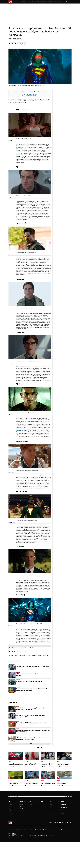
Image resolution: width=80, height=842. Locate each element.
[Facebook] (60, 822)
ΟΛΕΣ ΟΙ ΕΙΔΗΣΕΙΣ (30, 743)
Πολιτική (20, 1)
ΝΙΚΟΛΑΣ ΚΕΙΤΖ (46, 655)
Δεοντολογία (17, 829)
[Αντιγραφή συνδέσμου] (23, 44)
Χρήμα (20, 806)
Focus (38, 1)
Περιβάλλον (11, 814)
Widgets (62, 809)
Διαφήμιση (62, 829)
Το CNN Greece (63, 813)
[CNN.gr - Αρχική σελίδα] (10, 822)
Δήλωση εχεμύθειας (35, 829)
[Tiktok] (65, 822)
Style (36, 1)
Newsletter (62, 811)
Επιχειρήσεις (21, 808)
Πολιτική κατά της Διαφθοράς (46, 829)
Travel (41, 1)
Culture (30, 804)
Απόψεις (52, 806)
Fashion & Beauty (32, 806)
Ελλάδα (28, 1)
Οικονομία (24, 1)
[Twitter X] (62, 822)
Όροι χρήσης (11, 829)
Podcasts (63, 804)
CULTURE (11, 25)
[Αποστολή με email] (25, 44)
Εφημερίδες (60, 1)
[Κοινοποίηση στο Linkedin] (20, 44)
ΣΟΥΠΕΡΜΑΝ (22, 655)
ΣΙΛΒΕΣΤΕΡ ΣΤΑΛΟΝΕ (36, 655)
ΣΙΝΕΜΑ (16, 655)
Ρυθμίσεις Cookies (25, 829)
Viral (9, 815)
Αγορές (20, 810)
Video (56, 1)
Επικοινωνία (55, 829)
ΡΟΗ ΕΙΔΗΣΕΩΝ (12, 702)
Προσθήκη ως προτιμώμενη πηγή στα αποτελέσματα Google (30, 95)
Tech (47, 1)
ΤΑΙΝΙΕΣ (28, 655)
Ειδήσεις (15, 1)
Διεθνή (20, 812)
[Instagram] (67, 822)
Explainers (52, 808)
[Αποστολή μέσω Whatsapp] (18, 44)
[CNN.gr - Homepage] (10, 2)
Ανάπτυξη (21, 804)
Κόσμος (32, 1)
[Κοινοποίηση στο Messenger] (15, 44)
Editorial (51, 804)
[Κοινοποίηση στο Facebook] (10, 44)
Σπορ (45, 1)
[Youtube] (70, 822)
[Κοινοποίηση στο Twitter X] (12, 44)
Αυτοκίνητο (51, 1)
